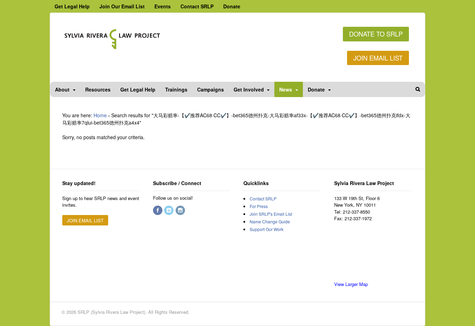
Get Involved (249, 89)
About (62, 89)
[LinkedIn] (169, 210)
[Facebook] (158, 210)
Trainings (176, 89)
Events (162, 6)
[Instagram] (181, 210)
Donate (231, 6)
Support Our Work (266, 229)
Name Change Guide (270, 221)
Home (100, 115)
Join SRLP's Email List (271, 214)
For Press (259, 206)
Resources (98, 89)
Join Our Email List (122, 6)
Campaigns (210, 89)
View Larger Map (351, 284)
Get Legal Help (72, 6)
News (285, 89)
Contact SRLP (197, 6)
